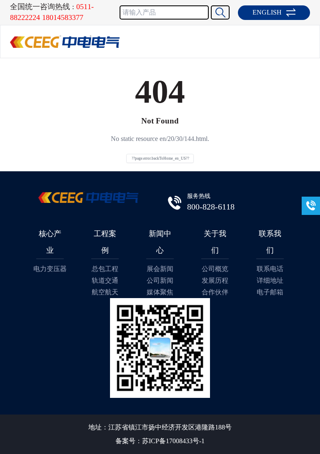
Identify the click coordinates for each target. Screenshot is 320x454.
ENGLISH (267, 12)
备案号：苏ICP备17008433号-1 (160, 440)
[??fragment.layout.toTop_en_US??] (312, 446)
